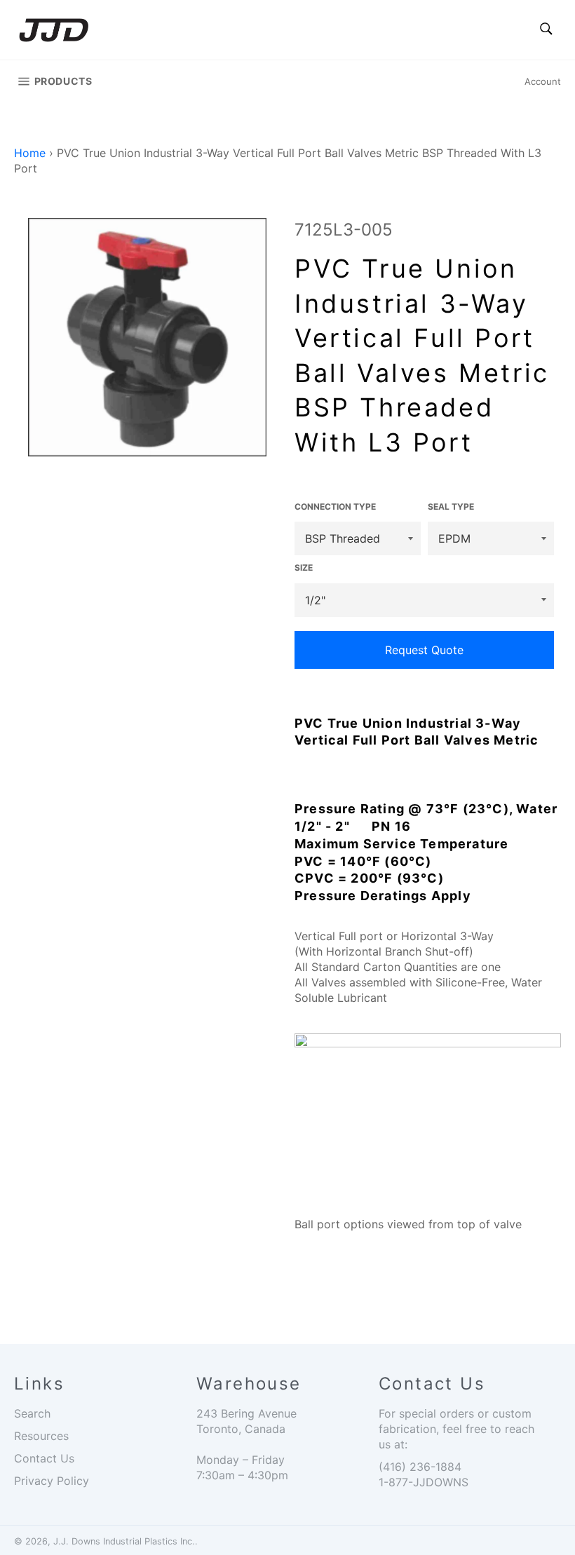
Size (304, 567)
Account (543, 81)
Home (30, 153)
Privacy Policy (51, 1481)
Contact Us (44, 1458)
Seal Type (451, 506)
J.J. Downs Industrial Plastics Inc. (124, 1541)
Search (32, 1413)
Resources (41, 1436)
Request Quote (424, 650)
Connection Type (335, 506)
